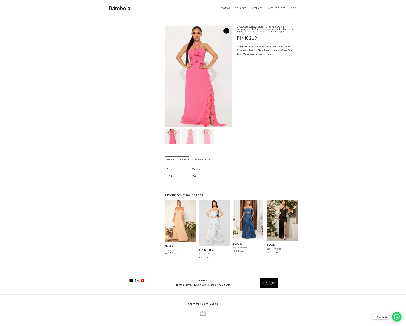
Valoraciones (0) (201, 159)
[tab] (177, 159)
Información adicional (177, 159)
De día (280, 26)
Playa (263, 29)
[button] (397, 317)
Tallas (246, 31)
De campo (270, 26)
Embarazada (243, 29)
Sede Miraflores (284, 29)
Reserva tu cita (276, 8)
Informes (256, 8)
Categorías (249, 26)
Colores (260, 26)
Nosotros (224, 8)
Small (239, 31)
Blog (293, 8)
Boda (239, 26)
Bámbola (120, 8)
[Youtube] (142, 281)
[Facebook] (131, 281)
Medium (255, 29)
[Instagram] (137, 281)
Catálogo (240, 8)
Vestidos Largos (275, 31)
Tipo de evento (258, 31)
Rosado (271, 29)
